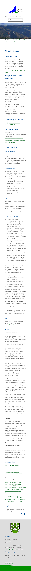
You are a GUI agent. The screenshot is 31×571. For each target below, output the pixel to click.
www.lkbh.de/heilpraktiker (11, 325)
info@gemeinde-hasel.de (16, 549)
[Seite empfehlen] (21, 514)
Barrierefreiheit (8, 562)
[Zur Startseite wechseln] (15, 10)
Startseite (14, 39)
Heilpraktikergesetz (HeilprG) (12, 465)
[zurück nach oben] (24, 514)
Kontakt (6, 16)
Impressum (12, 16)
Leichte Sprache (9, 563)
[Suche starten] (22, 20)
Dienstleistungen (9, 44)
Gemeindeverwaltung (19, 41)
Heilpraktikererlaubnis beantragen (14, 123)
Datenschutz (18, 16)
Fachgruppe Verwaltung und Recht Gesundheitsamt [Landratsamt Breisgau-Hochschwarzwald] (15, 140)
